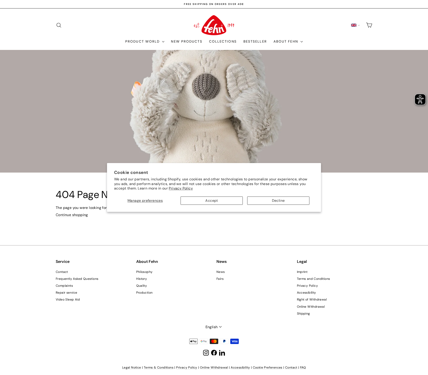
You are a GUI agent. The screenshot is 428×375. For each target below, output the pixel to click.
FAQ (303, 367)
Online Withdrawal (311, 307)
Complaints (64, 286)
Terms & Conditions (158, 367)
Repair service (66, 293)
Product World (143, 41)
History (141, 279)
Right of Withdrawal (312, 299)
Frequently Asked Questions (77, 279)
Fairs (220, 279)
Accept (211, 200)
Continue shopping (72, 214)
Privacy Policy (181, 188)
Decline (278, 200)
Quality (141, 286)
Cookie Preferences (267, 367)
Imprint (302, 272)
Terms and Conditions (313, 279)
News (220, 272)
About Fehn (286, 41)
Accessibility (306, 293)
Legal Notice (131, 367)
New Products (186, 41)
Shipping (303, 313)
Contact (62, 272)
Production (144, 293)
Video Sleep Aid (68, 299)
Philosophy (144, 272)
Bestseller (255, 41)
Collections (223, 41)
